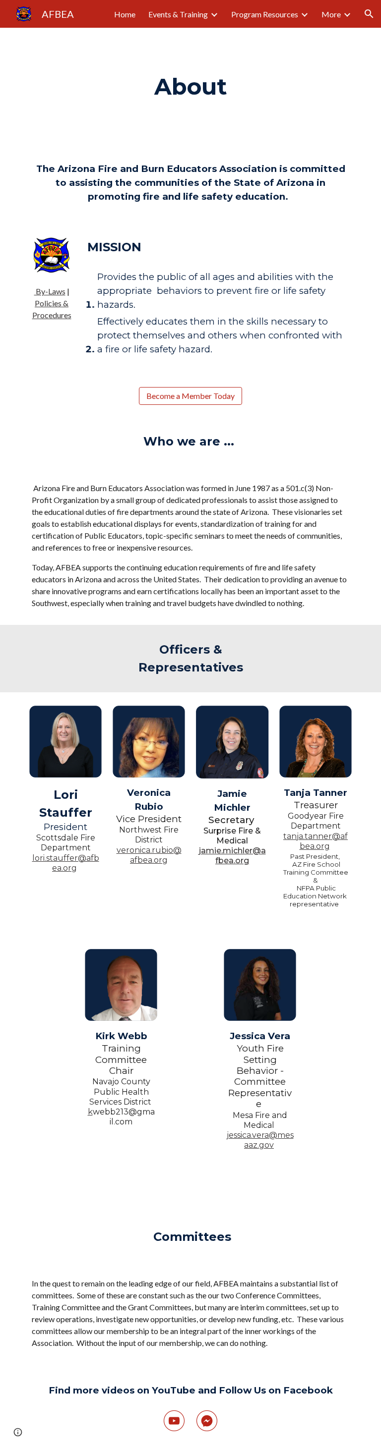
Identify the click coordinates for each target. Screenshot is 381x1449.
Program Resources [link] (264, 14)
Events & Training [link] (178, 14)
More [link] (331, 14)
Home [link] (124, 14)
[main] (190, 87)
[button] (369, 14)
